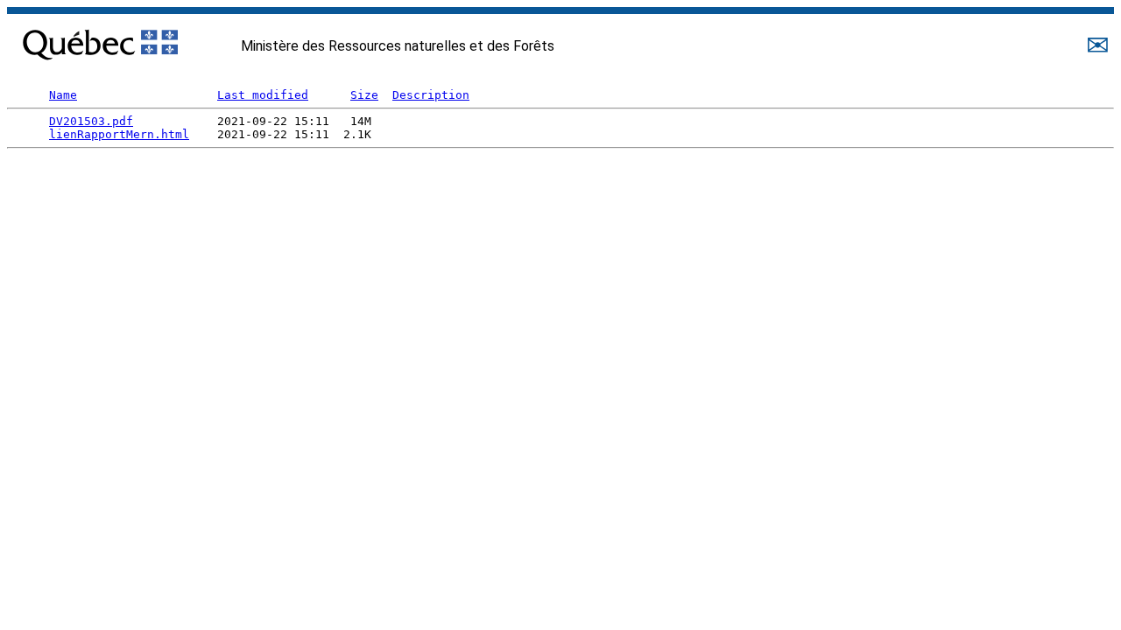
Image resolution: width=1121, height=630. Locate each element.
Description (430, 95)
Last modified (262, 95)
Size (364, 95)
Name (63, 95)
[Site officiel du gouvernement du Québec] (100, 40)
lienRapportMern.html (119, 134)
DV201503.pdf (91, 121)
